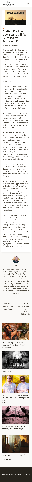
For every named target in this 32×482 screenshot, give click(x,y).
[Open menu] (28, 3)
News (4, 28)
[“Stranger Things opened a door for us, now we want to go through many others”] (16, 384)
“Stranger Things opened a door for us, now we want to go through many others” (15, 397)
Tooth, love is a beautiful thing (7, 306)
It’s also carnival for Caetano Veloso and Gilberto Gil (24, 309)
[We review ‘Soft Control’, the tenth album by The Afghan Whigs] (16, 415)
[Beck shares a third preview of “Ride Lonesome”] (16, 444)
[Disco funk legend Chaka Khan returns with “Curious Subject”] (16, 331)
